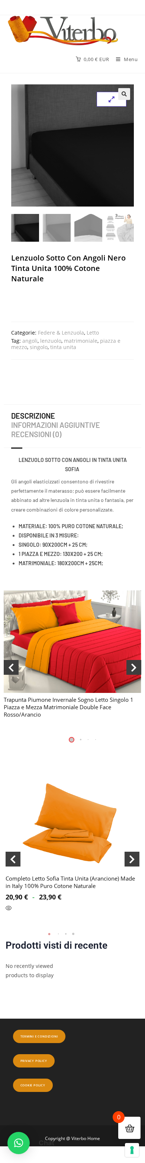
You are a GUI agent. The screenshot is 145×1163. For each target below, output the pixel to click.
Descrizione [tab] (33, 416)
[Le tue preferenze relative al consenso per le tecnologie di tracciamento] (132, 1150)
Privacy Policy (33, 1061)
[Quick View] (9, 923)
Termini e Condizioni (39, 1036)
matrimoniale (80, 340)
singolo (39, 347)
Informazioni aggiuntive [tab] (55, 425)
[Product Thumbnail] (111, 99)
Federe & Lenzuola (61, 332)
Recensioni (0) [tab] (36, 434)
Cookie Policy (32, 1085)
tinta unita (63, 347)
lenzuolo (50, 340)
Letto (93, 332)
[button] (124, 94)
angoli (30, 340)
